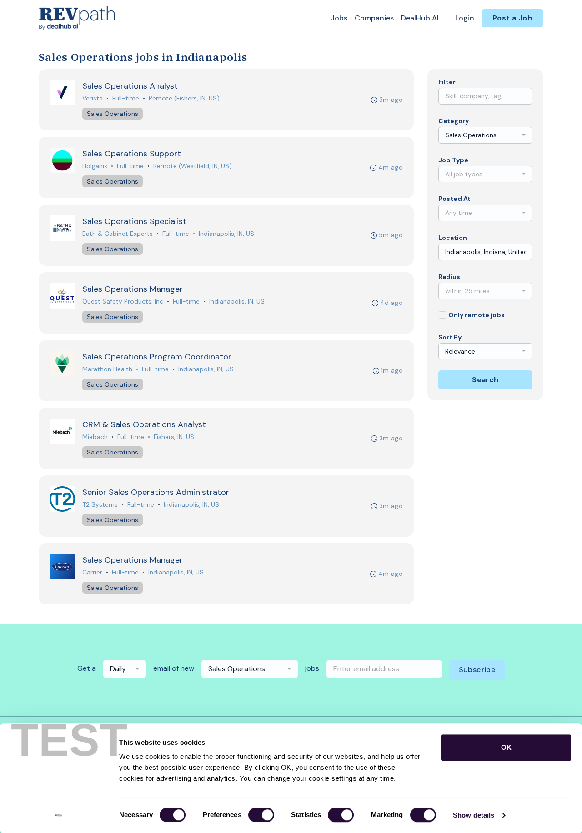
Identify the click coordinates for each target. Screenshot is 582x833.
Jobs (339, 18)
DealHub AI (420, 18)
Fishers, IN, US (174, 437)
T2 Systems (100, 504)
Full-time (125, 98)
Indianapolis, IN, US (226, 233)
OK (506, 747)
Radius (449, 277)
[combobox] (485, 135)
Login (464, 18)
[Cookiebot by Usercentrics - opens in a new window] (59, 815)
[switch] (261, 815)
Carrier (92, 572)
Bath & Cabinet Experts (117, 233)
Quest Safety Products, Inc (122, 301)
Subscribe (477, 669)
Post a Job (512, 18)
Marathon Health (107, 369)
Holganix (94, 166)
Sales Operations (112, 114)
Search (485, 379)
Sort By (450, 337)
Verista (92, 98)
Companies (374, 18)
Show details (473, 815)
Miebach (95, 437)
